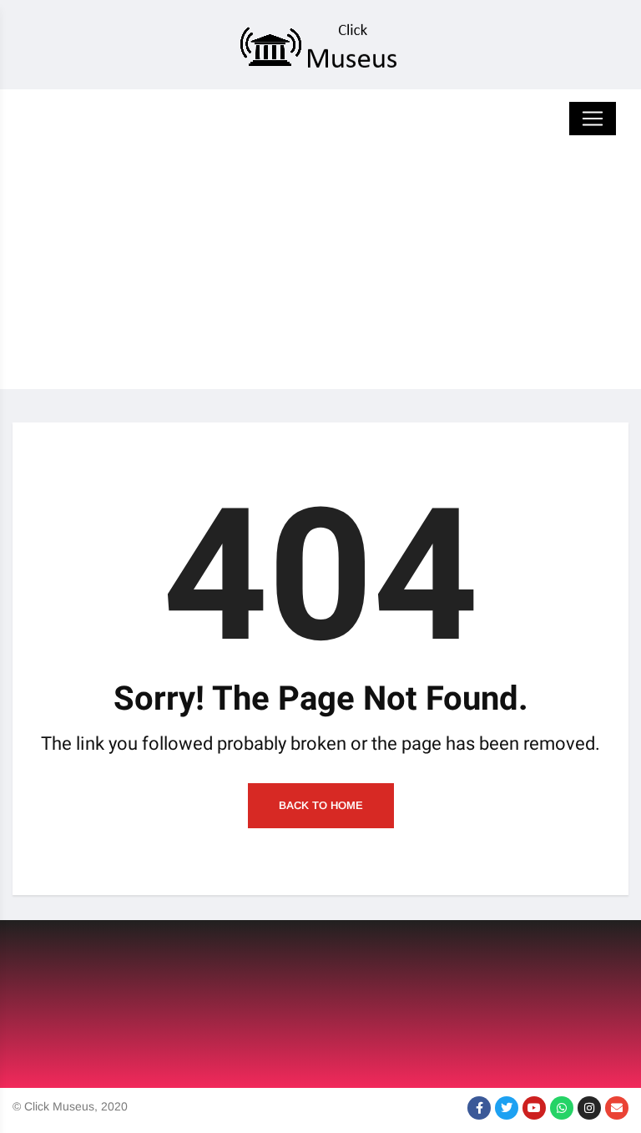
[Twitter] (506, 1108)
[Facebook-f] (479, 1108)
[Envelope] (616, 1108)
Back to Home (321, 805)
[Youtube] (534, 1108)
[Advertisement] (320, 272)
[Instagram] (589, 1108)
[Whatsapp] (561, 1108)
